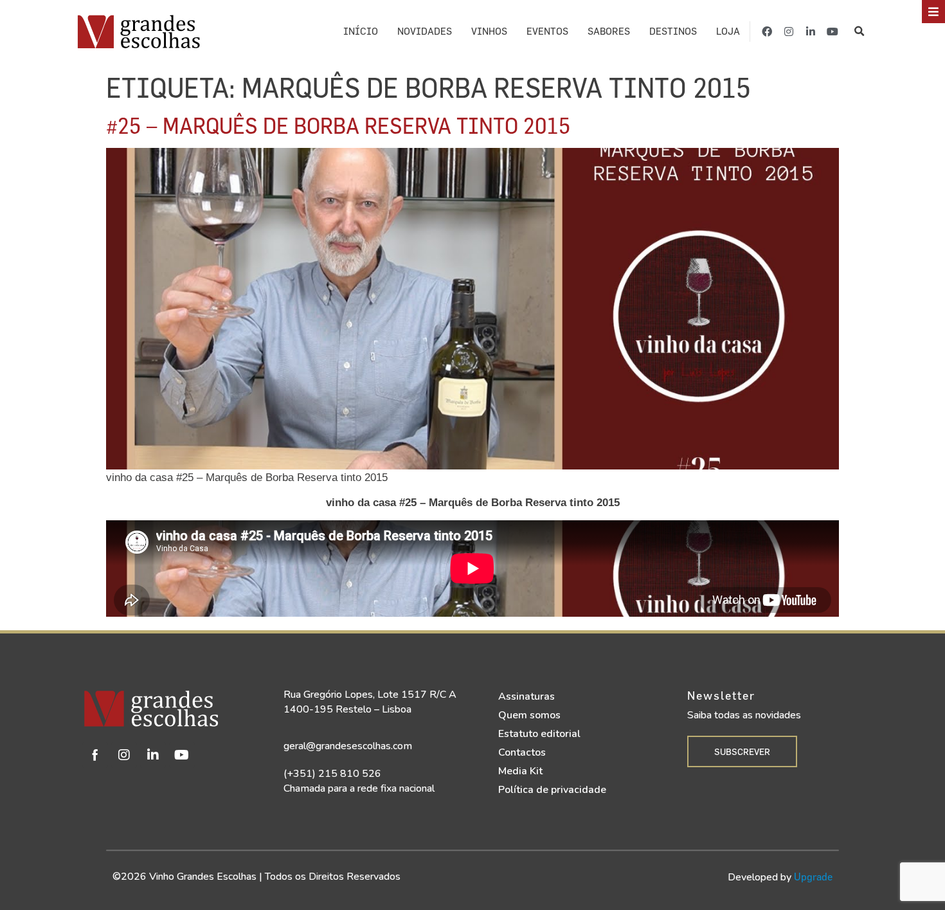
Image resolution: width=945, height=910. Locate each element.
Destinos (673, 31)
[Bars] (933, 11)
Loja (728, 31)
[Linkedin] (153, 755)
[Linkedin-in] (810, 31)
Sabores (609, 31)
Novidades (424, 31)
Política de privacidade (552, 790)
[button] (859, 31)
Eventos (547, 31)
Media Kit (520, 771)
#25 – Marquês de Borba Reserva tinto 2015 (338, 125)
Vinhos (489, 31)
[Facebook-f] (767, 31)
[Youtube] (832, 31)
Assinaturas (526, 696)
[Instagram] (789, 31)
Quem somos (529, 715)
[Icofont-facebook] (95, 755)
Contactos (522, 752)
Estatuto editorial (539, 734)
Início (360, 31)
